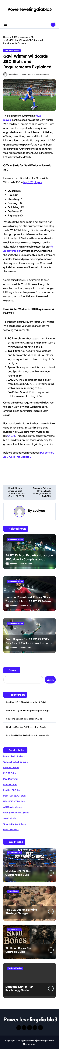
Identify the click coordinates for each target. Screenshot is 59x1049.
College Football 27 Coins (15, 761)
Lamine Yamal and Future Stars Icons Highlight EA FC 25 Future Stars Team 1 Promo (28, 601)
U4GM (11, 435)
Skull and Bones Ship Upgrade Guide (24, 718)
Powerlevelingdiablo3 (29, 9)
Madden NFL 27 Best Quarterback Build (26, 702)
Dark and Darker (15, 968)
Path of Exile (13, 891)
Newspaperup (44, 1040)
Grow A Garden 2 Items (14, 824)
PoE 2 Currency (10, 778)
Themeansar (29, 1044)
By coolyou (13, 74)
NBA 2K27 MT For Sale (14, 801)
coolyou (39, 510)
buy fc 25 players (32, 182)
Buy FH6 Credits (11, 767)
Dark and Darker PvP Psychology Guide (26, 727)
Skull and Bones (14, 930)
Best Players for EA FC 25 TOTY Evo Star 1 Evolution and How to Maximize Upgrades (28, 643)
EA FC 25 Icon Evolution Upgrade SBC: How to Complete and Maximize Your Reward (29, 559)
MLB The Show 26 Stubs (14, 795)
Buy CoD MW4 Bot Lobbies (16, 812)
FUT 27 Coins (9, 773)
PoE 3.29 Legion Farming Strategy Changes (28, 710)
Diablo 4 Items (10, 784)
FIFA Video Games (12, 50)
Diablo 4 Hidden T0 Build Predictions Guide (27, 735)
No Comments (42, 74)
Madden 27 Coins (11, 790)
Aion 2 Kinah (9, 818)
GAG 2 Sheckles (11, 829)
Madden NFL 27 (14, 853)
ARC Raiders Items (12, 807)
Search (13, 670)
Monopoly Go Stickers (14, 756)
